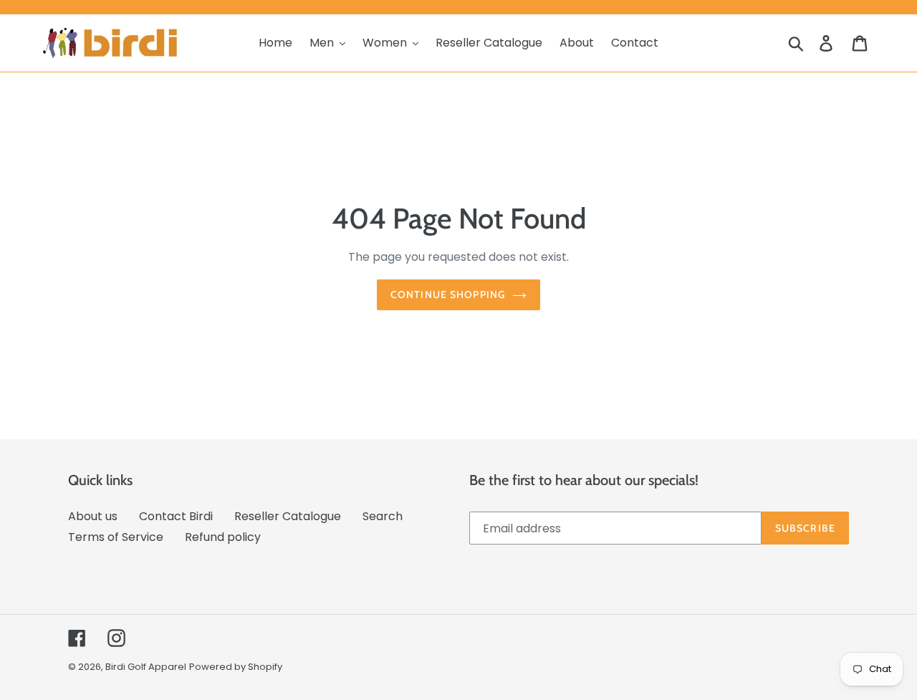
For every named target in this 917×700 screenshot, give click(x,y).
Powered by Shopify (235, 666)
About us (92, 516)
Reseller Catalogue (287, 516)
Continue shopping (447, 294)
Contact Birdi (176, 516)
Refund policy (223, 537)
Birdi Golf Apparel (145, 666)
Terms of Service (115, 537)
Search (383, 516)
